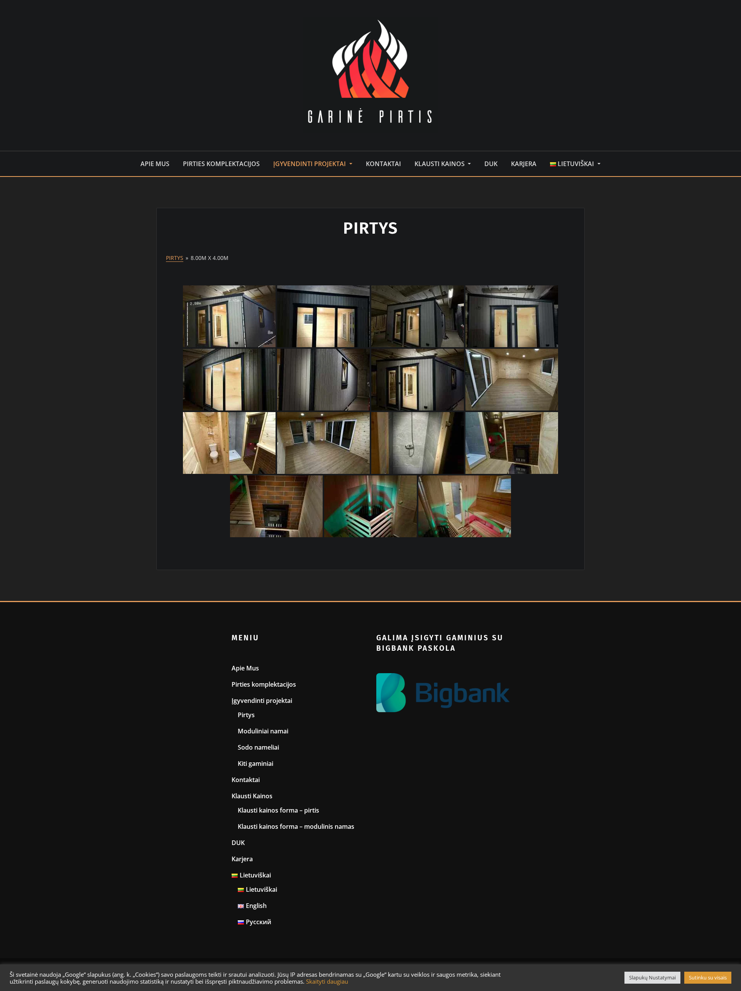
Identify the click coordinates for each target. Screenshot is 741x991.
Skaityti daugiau (327, 981)
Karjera (523, 164)
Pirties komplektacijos (221, 164)
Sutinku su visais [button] (708, 977)
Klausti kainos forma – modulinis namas (296, 826)
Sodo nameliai (258, 747)
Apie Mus (154, 164)
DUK (490, 164)
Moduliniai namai (263, 731)
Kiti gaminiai (255, 763)
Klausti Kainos (440, 164)
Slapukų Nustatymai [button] (652, 977)
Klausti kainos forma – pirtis (278, 810)
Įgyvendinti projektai (310, 164)
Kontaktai (383, 164)
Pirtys (174, 257)
